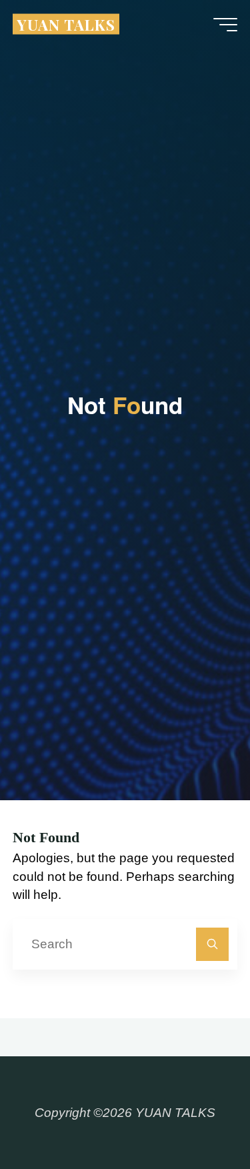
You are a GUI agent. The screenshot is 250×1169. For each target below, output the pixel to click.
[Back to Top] (198, 1117)
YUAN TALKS (66, 23)
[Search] (212, 944)
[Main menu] (225, 24)
